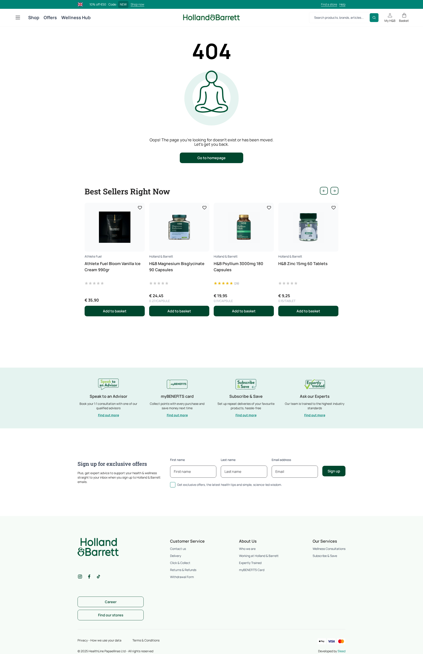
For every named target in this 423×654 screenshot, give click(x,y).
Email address (281, 460)
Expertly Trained (250, 563)
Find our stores (110, 615)
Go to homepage (211, 157)
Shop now (137, 4)
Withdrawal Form (182, 577)
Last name (228, 460)
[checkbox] (172, 484)
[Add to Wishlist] (140, 207)
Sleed (341, 651)
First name (177, 460)
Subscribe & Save (325, 556)
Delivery (175, 556)
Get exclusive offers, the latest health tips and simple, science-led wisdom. (229, 485)
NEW (123, 4)
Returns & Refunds (183, 570)
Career (111, 601)
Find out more (108, 415)
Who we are (247, 549)
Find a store (329, 4)
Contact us (178, 549)
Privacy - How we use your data (99, 640)
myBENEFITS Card (251, 570)
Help (342, 4)
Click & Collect (180, 563)
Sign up (334, 471)
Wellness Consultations (329, 549)
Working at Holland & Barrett (258, 556)
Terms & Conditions (146, 640)
